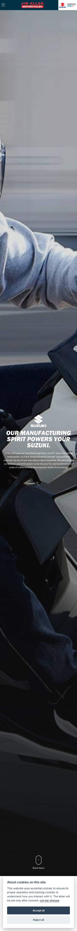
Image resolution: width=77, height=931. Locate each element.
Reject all (38, 919)
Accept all (38, 910)
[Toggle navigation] (3, 5)
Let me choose (49, 900)
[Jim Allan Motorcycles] (32, 5)
